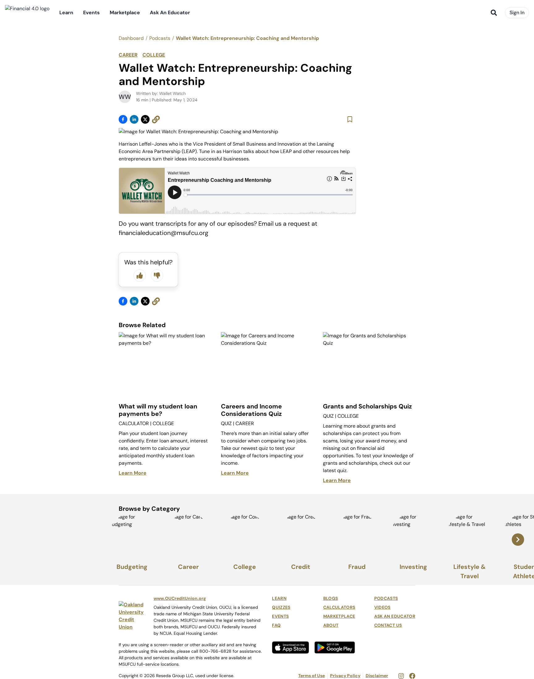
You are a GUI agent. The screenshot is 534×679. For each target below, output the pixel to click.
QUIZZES (281, 607)
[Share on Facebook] (123, 119)
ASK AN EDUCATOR (394, 616)
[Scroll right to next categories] (518, 539)
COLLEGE (153, 55)
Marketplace (125, 12)
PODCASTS (386, 598)
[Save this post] (350, 119)
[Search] (494, 12)
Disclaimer (377, 675)
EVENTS (280, 616)
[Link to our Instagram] (401, 676)
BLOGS (330, 598)
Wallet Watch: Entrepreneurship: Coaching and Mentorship (247, 38)
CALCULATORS (339, 607)
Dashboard (131, 38)
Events (91, 12)
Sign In (517, 12)
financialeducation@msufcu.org (163, 233)
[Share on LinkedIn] (134, 119)
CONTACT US (388, 625)
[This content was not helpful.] (157, 275)
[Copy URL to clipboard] (156, 119)
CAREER (128, 55)
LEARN (279, 598)
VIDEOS (382, 607)
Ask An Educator (170, 12)
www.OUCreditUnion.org (180, 598)
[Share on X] (145, 119)
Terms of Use (311, 675)
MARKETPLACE (339, 616)
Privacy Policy (345, 675)
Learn (66, 12)
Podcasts (159, 38)
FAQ (276, 625)
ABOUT (331, 625)
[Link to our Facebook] (412, 676)
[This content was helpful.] (140, 275)
